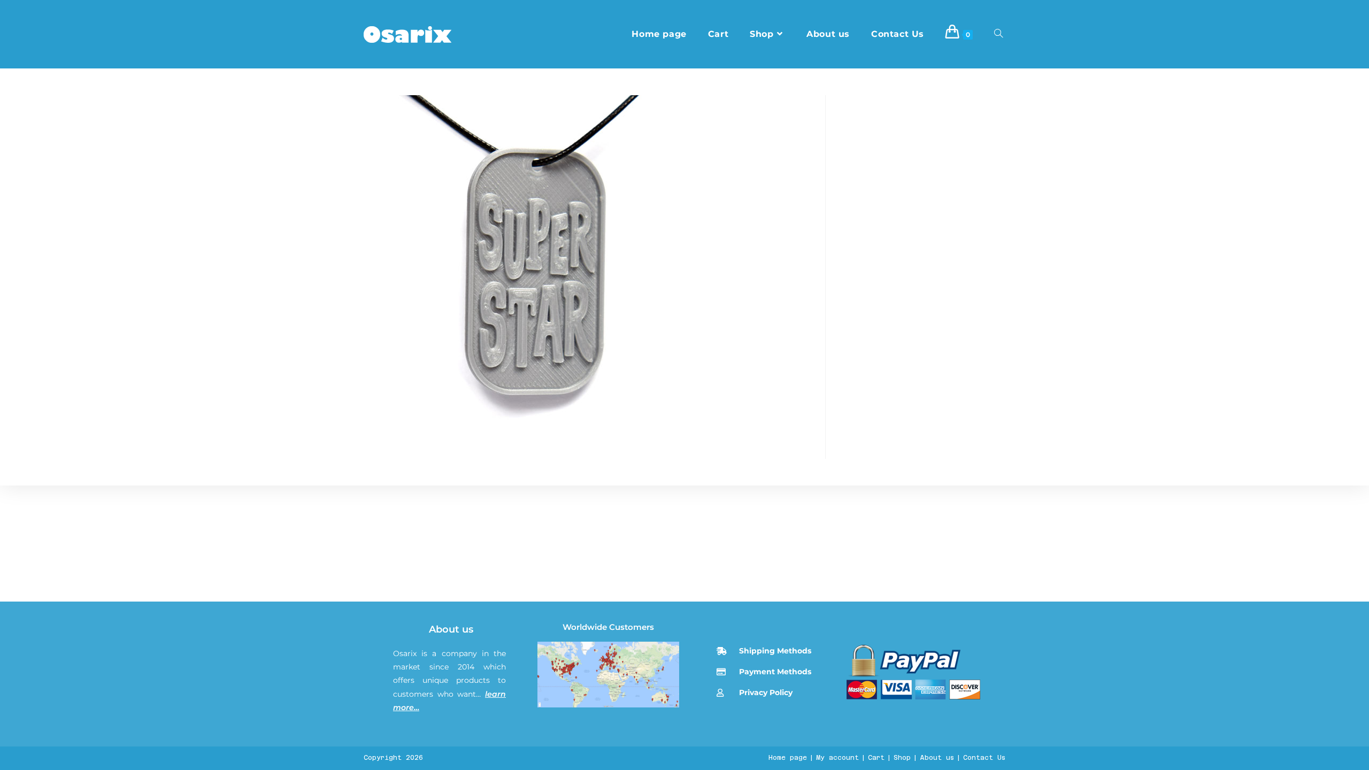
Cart (876, 757)
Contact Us (984, 757)
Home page (787, 757)
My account (837, 757)
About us (451, 629)
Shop (902, 757)
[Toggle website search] (998, 34)
